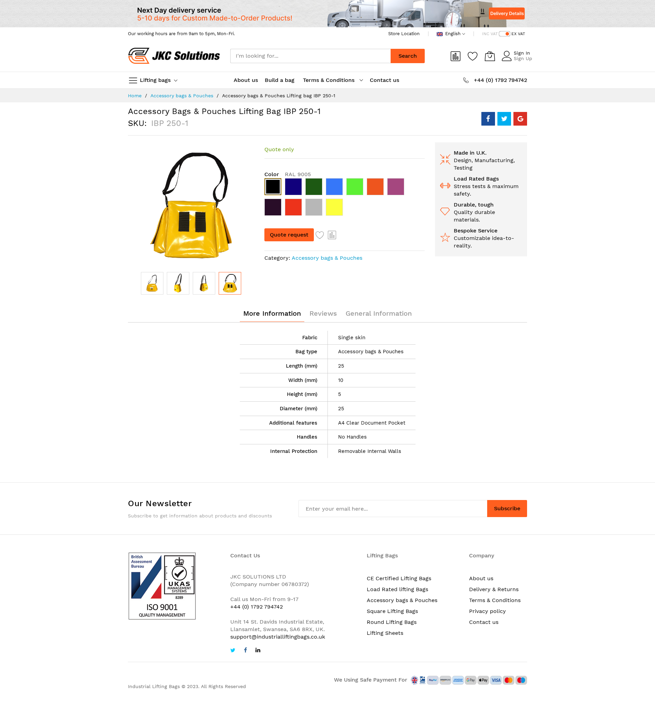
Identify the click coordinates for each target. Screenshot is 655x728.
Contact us (384, 80)
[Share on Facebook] (488, 119)
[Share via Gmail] (520, 119)
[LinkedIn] (258, 651)
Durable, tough (474, 204)
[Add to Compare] (332, 235)
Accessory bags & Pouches (181, 95)
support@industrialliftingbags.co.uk (277, 636)
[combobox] (310, 56)
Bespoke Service (475, 230)
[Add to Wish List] (320, 235)
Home (135, 95)
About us (246, 80)
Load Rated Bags (476, 178)
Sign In (522, 53)
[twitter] (232, 651)
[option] (272, 186)
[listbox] (344, 198)
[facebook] (245, 651)
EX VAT (518, 33)
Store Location (404, 33)
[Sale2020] (327, 13)
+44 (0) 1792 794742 (256, 606)
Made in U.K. (470, 152)
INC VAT (490, 33)
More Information (272, 313)
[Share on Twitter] (504, 119)
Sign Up (523, 58)
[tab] (272, 313)
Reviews (323, 313)
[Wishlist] (473, 56)
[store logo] (174, 56)
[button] (152, 283)
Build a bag (280, 80)
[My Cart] (490, 56)
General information (379, 313)
